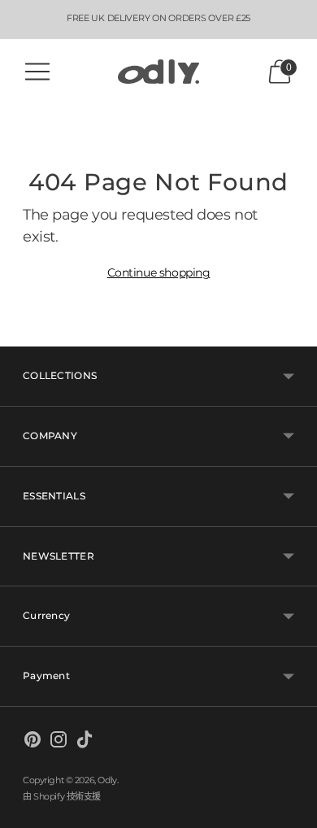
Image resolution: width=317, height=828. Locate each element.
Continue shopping (159, 272)
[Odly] (158, 72)
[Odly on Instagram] (58, 743)
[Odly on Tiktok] (84, 743)
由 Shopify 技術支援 (62, 796)
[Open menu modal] (37, 71)
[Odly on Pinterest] (32, 743)
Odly (107, 780)
